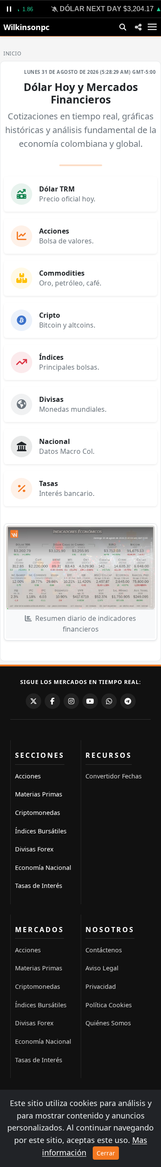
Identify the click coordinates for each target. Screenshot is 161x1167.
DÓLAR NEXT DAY (87, 8)
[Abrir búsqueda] (122, 27)
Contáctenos (103, 950)
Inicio (12, 53)
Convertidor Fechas (113, 776)
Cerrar (106, 1153)
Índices (51, 357)
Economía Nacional (43, 867)
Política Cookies (108, 1005)
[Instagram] (71, 701)
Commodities (62, 273)
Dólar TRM (57, 189)
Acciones (54, 231)
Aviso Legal (101, 968)
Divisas (51, 399)
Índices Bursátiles (41, 831)
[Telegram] (128, 701)
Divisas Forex (34, 849)
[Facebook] (52, 701)
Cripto (49, 315)
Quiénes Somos (108, 1023)
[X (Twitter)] (33, 701)
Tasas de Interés (38, 885)
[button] (138, 27)
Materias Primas (38, 794)
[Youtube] (90, 701)
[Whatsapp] (109, 701)
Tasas (48, 483)
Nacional (54, 441)
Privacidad (100, 986)
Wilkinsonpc (26, 27)
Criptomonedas (37, 812)
